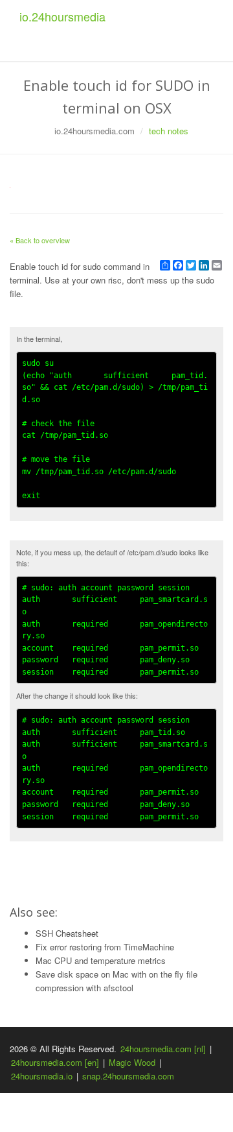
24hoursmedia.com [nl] (163, 1048)
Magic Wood (132, 1062)
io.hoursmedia (62, 16)
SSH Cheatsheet (67, 933)
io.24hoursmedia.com (94, 131)
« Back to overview (40, 240)
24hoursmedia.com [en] (55, 1062)
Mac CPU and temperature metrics (101, 960)
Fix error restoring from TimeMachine (105, 947)
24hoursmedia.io (41, 1076)
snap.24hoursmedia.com (128, 1076)
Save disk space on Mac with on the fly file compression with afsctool (116, 981)
